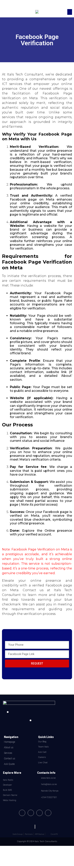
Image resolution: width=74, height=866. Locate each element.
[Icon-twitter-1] (48, 813)
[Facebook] (22, 813)
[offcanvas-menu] (5, 12)
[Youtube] (31, 813)
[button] (69, 12)
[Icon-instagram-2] (39, 813)
